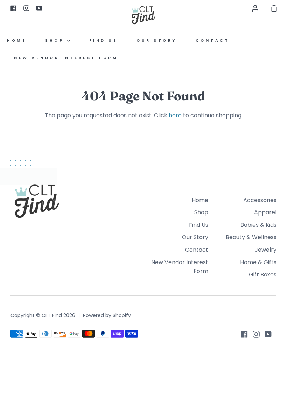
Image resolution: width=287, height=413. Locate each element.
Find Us (103, 40)
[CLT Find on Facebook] (244, 334)
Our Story (156, 40)
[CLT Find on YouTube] (268, 334)
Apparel (265, 212)
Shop (56, 40)
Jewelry (265, 250)
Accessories (259, 200)
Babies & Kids (258, 225)
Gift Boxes (262, 275)
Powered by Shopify (107, 315)
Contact (213, 40)
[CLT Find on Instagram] (256, 334)
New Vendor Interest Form (66, 58)
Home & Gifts (258, 262)
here (175, 115)
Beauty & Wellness (251, 237)
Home (16, 40)
